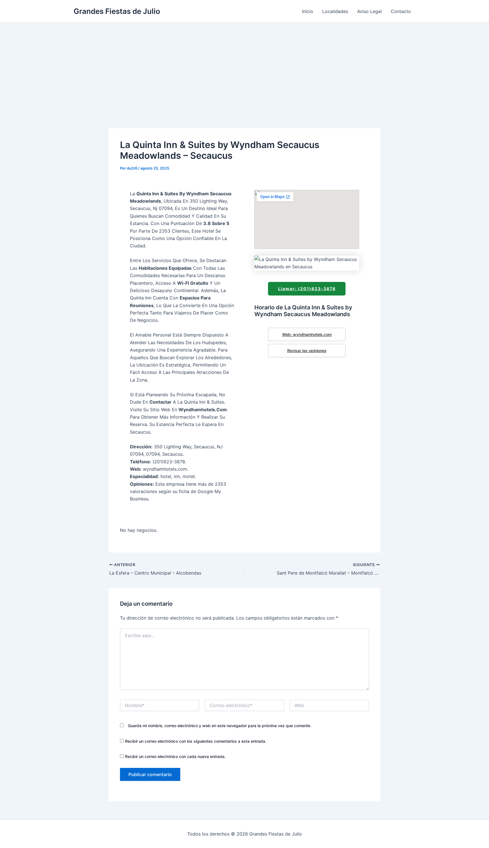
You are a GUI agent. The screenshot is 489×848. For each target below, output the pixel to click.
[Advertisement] (244, 65)
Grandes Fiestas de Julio (117, 11)
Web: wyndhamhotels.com (307, 334)
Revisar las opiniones (307, 350)
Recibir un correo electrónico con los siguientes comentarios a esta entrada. (195, 741)
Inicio (307, 11)
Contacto (401, 11)
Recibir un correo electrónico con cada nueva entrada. (175, 756)
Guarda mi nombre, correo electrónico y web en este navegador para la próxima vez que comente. (219, 725)
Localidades (335, 11)
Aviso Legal (369, 11)
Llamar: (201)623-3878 (307, 288)
